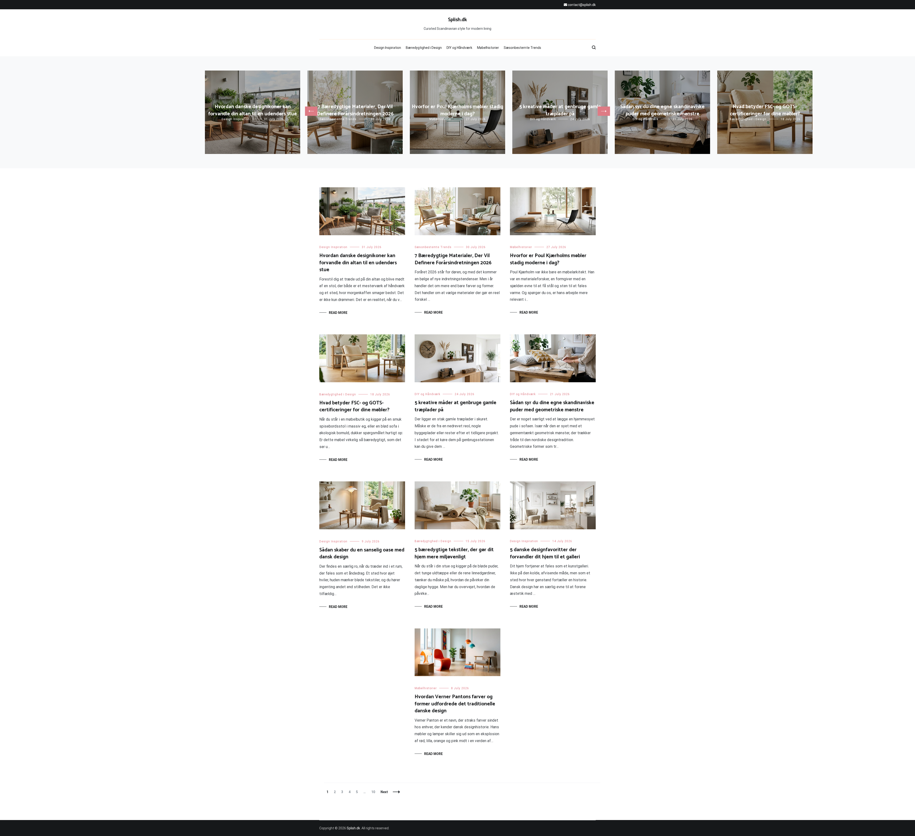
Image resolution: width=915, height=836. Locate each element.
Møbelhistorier (488, 48)
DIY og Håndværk (459, 48)
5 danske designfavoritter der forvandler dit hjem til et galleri (545, 553)
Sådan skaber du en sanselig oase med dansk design (361, 553)
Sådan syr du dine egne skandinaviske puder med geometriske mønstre (662, 110)
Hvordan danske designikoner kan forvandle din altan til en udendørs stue (252, 110)
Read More (338, 313)
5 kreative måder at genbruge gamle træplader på (560, 110)
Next (384, 792)
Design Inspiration (387, 48)
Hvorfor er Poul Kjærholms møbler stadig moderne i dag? (457, 110)
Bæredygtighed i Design (424, 48)
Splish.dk (457, 20)
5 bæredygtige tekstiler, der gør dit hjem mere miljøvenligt (454, 553)
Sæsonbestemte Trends (522, 48)
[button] (311, 111)
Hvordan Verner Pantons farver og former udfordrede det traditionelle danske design (455, 704)
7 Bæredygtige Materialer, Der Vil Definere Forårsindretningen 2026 (355, 110)
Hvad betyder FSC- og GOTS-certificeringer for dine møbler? (765, 110)
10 (374, 792)
